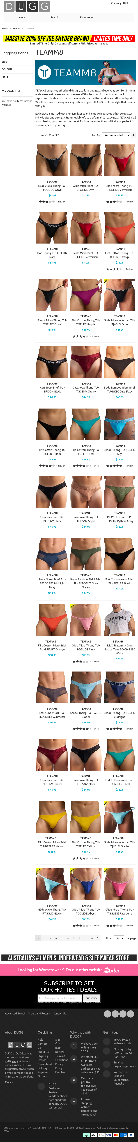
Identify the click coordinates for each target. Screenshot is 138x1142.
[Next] (97, 938)
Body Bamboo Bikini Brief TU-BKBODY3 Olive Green (86, 583)
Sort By (95, 135)
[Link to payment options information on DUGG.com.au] (108, 1135)
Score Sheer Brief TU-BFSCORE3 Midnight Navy (52, 583)
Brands (16, 28)
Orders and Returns (39, 1013)
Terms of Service (91, 1003)
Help (40, 1039)
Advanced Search (15, 1013)
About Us (43, 1052)
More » (9, 1082)
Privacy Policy (77, 1003)
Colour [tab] (7, 69)
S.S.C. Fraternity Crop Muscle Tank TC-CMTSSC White (119, 649)
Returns (60, 1052)
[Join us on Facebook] (108, 1013)
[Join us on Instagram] (115, 1013)
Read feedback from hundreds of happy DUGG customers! (58, 1096)
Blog (58, 1047)
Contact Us (59, 1013)
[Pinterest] (130, 1013)
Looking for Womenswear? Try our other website (60, 969)
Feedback (61, 1072)
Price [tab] (5, 77)
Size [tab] (4, 61)
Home (5, 28)
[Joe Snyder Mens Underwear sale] (69, 36)
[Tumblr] (123, 1013)
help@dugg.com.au (125, 1066)
